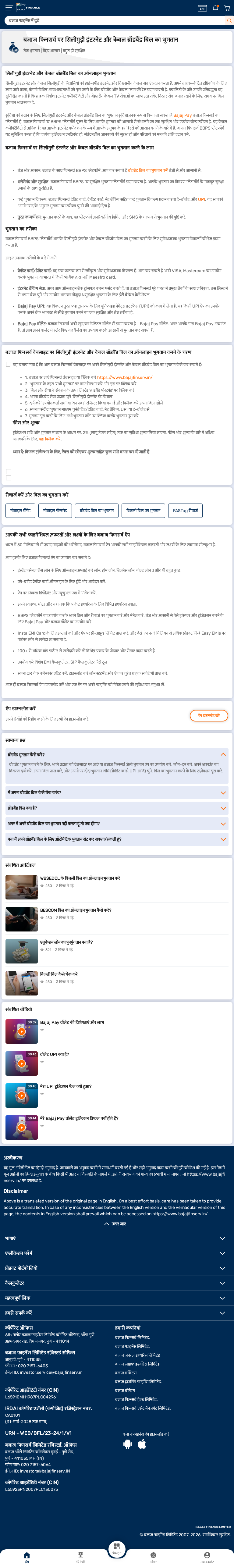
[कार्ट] (227, 8)
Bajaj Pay (182, 115)
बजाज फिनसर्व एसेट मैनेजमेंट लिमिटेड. (143, 1408)
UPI (201, 199)
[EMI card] (202, 8)
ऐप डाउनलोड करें (209, 716)
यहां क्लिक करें (50, 439)
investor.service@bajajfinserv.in (51, 1372)
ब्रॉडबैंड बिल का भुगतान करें (148, 170)
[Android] (128, 1445)
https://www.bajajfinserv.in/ (125, 377)
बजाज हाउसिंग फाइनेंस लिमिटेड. (138, 1381)
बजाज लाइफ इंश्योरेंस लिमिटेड (137, 1364)
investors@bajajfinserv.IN (45, 1471)
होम (27, 1562)
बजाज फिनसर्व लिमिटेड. (132, 1337)
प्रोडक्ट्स (116, 1553)
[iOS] (142, 1445)
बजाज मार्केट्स (125, 1373)
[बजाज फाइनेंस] (28, 7)
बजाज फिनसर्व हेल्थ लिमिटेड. (136, 1399)
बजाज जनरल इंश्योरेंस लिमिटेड (137, 1355)
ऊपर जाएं (119, 1224)
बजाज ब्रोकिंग (125, 1390)
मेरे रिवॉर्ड (80, 1562)
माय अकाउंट (207, 1562)
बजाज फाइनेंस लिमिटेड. (132, 1346)
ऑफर (153, 1562)
